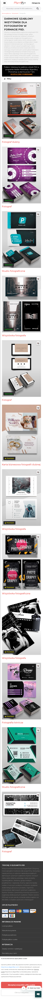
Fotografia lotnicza (12, 722)
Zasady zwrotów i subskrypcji (12, 949)
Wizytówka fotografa (14, 335)
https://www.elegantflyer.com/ (10, 967)
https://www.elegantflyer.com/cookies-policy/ (18, 972)
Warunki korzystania (9, 930)
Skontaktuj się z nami (9, 953)
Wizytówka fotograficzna (16, 593)
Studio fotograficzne (13, 271)
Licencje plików (7, 926)
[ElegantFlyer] (20, 3)
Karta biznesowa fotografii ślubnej (21, 464)
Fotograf (7, 206)
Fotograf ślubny (11, 142)
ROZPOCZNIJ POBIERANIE (21, 74)
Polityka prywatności (9, 935)
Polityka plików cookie (9, 939)
